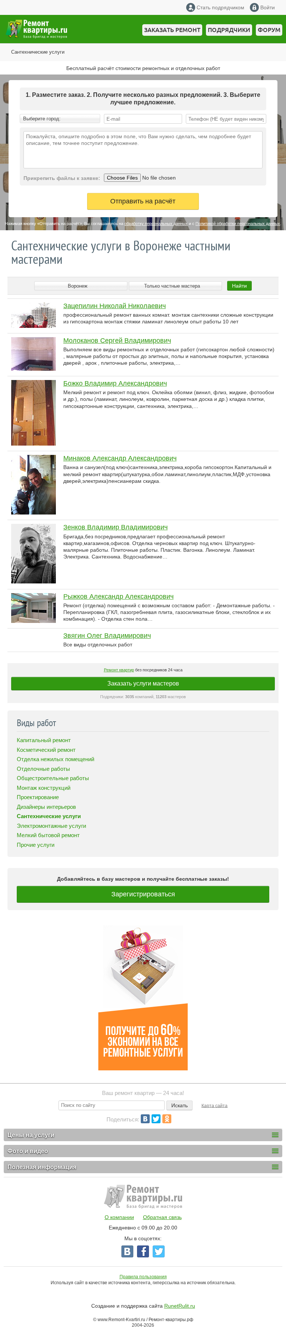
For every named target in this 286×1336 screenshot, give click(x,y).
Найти (239, 286)
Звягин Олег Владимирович (107, 635)
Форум (269, 29)
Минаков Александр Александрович (120, 458)
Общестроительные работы (53, 778)
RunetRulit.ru (179, 1306)
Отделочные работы (43, 769)
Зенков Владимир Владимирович (115, 527)
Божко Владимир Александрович (115, 383)
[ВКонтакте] (145, 1118)
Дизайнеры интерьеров (46, 807)
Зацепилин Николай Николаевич (114, 306)
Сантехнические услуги (37, 52)
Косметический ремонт (46, 750)
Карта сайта (214, 1105)
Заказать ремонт (172, 29)
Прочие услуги (35, 845)
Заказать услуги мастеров (143, 683)
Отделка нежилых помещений (55, 759)
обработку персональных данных (156, 223)
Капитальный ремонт (44, 740)
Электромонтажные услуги (51, 826)
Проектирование (38, 797)
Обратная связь (162, 1217)
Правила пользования (143, 1276)
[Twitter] (156, 1118)
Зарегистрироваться (143, 894)
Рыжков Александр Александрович (118, 596)
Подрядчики (229, 29)
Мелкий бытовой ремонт (48, 835)
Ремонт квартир (119, 670)
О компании (119, 1217)
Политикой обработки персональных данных (238, 223)
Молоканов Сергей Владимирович (117, 340)
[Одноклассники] (166, 1118)
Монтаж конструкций (43, 788)
